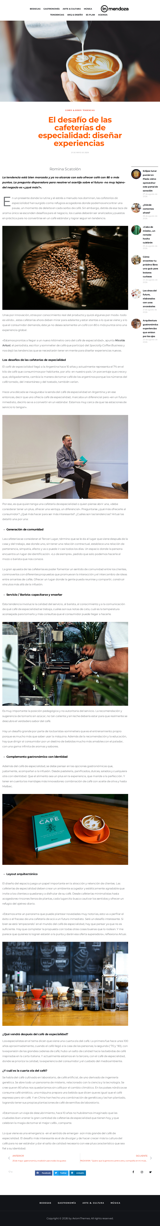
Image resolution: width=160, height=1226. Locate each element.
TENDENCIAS (57, 14)
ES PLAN (90, 14)
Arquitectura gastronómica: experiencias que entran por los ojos (151, 328)
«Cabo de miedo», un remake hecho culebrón (149, 235)
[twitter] (150, 1172)
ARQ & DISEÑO (75, 14)
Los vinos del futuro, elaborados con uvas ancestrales (150, 298)
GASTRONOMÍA (51, 9)
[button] (43, 1173)
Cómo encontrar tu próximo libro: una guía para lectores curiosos (150, 266)
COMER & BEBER (73, 110)
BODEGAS (35, 9)
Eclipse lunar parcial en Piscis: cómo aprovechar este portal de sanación (150, 181)
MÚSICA (88, 9)
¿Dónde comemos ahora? (148, 208)
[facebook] (133, 1172)
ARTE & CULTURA (72, 9)
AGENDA (103, 14)
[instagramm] (142, 1172)
